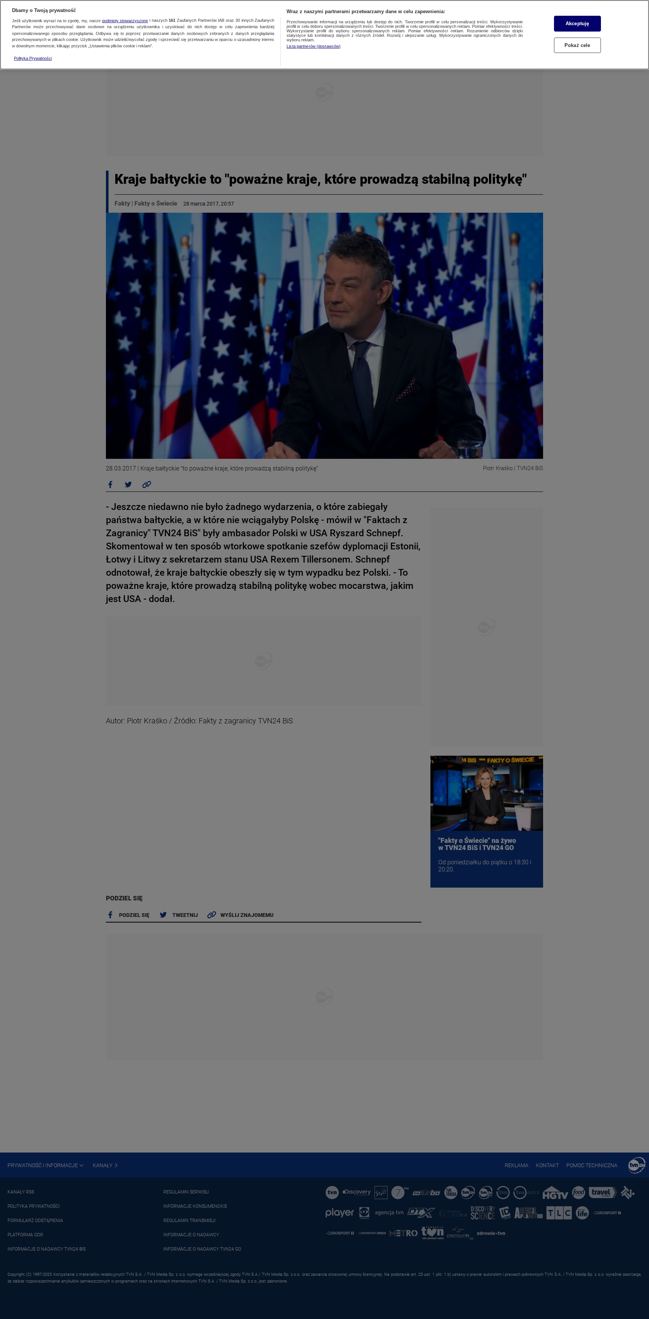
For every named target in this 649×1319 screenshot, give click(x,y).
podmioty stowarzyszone (125, 20)
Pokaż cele (577, 45)
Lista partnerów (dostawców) (314, 46)
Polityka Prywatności (33, 58)
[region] (324, 35)
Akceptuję (577, 23)
